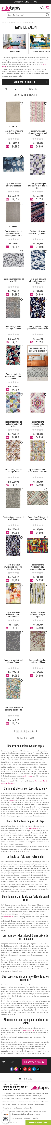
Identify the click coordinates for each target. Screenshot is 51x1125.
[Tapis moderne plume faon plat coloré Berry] (37, 450)
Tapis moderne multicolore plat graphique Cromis (37, 567)
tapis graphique (28, 1030)
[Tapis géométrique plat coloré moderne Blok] (37, 498)
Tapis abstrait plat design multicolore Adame (13, 376)
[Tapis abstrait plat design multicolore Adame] (13, 355)
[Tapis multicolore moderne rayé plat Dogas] (37, 593)
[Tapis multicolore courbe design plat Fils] (37, 212)
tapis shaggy (33, 828)
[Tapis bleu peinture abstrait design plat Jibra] (37, 259)
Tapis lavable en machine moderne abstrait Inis (13, 614)
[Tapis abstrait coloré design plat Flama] (37, 641)
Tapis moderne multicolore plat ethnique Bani (37, 424)
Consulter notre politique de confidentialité (17, 1108)
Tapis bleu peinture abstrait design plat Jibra (37, 281)
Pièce (19, 22)
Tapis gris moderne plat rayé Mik (13, 280)
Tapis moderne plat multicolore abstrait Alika (13, 424)
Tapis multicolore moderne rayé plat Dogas (37, 614)
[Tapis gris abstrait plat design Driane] (13, 641)
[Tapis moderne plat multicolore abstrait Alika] (13, 402)
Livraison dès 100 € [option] (25, 2)
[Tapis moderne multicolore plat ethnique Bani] (37, 402)
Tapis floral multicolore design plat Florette (13, 709)
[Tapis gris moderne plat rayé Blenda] (13, 498)
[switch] (5, 1119)
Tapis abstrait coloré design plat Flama (38, 661)
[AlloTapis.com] (13, 8)
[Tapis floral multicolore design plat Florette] (13, 688)
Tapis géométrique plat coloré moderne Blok (38, 518)
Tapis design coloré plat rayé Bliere (13, 470)
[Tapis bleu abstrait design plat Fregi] (13, 164)
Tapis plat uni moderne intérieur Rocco (13, 132)
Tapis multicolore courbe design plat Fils (38, 232)
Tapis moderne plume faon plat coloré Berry (37, 470)
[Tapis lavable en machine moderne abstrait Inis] (13, 593)
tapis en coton (8, 917)
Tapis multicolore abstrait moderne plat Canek (37, 133)
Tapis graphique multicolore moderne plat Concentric (13, 567)
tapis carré (12, 800)
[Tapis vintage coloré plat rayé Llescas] (13, 307)
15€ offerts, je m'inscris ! (34, 1061)
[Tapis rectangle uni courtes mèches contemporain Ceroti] (13, 212)
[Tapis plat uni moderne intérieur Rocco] (13, 111)
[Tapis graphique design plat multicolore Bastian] (37, 307)
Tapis (13, 22)
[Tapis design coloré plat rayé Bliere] (13, 450)
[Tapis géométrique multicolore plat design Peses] (37, 164)
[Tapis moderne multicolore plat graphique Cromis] (37, 545)
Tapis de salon (14, 51)
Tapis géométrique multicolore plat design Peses (38, 186)
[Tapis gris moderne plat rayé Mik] (13, 259)
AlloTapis (5, 22)
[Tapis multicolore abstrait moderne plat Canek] (37, 111)
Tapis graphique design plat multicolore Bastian (37, 328)
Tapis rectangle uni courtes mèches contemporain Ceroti (13, 233)
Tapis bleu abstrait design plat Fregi (13, 185)
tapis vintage (27, 776)
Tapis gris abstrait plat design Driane (13, 661)
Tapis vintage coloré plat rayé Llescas (13, 328)
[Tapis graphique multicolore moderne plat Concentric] (13, 545)
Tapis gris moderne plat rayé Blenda (13, 518)
